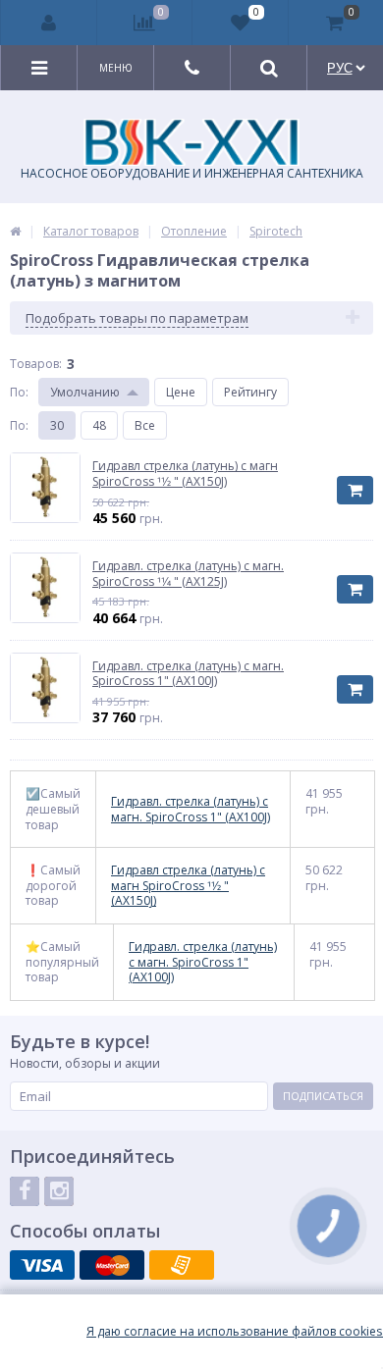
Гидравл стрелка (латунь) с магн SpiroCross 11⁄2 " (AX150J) (188, 886)
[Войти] (49, 22)
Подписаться (323, 1095)
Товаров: (36, 363)
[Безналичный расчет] (181, 1265)
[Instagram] (59, 1191)
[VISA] (42, 1265)
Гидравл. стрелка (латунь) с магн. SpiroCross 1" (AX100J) (190, 809)
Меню (116, 68)
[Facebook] (24, 1191)
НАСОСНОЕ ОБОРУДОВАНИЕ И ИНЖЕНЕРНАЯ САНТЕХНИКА (192, 173)
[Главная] (15, 231)
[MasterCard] (112, 1265)
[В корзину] (355, 490)
